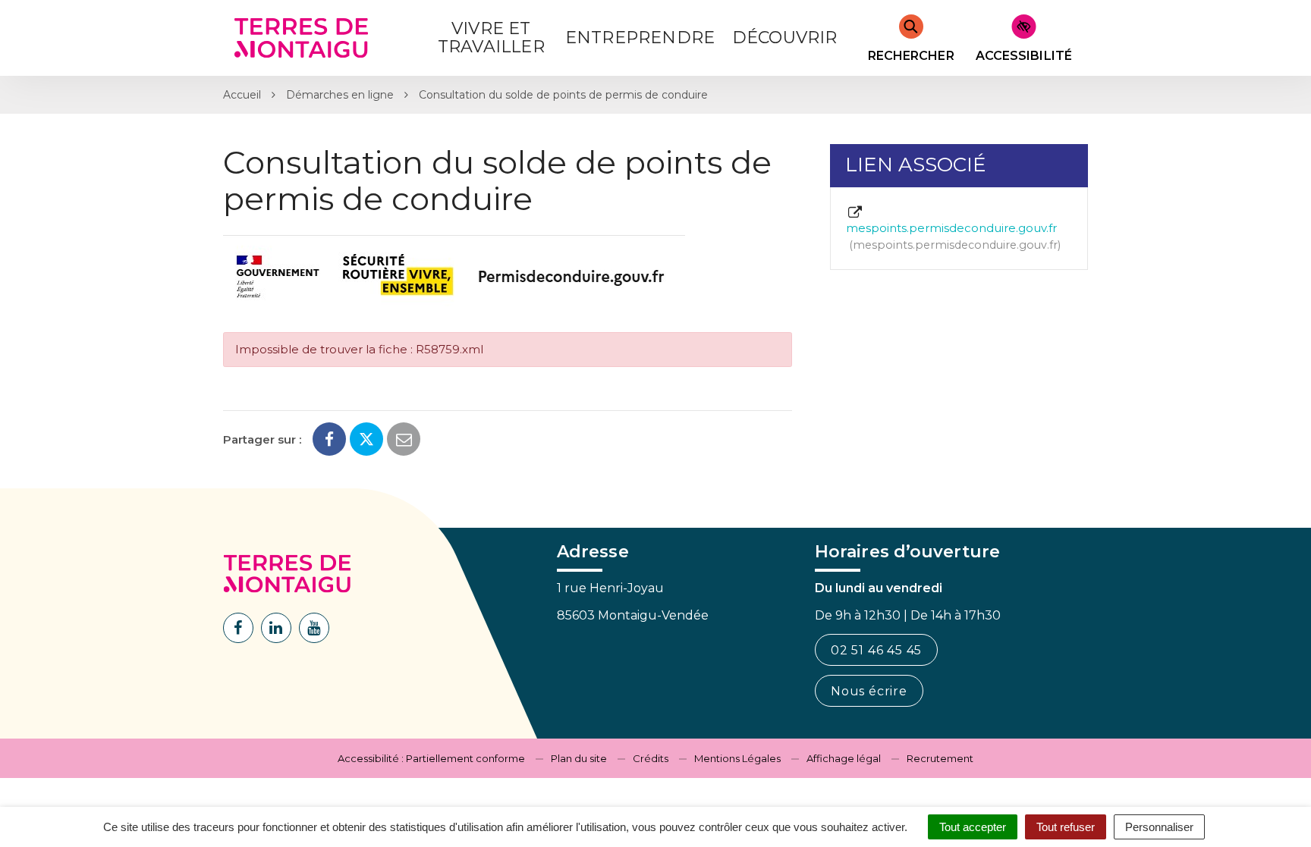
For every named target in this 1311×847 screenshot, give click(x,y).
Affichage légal (843, 758)
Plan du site (579, 758)
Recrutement (940, 758)
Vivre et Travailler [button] (491, 37)
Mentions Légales (737, 758)
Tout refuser (1065, 826)
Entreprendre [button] (640, 37)
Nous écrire (869, 691)
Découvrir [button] (785, 37)
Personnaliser (1159, 826)
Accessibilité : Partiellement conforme (431, 758)
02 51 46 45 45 (876, 650)
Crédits (650, 758)
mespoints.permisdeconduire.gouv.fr (952, 236)
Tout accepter (972, 826)
